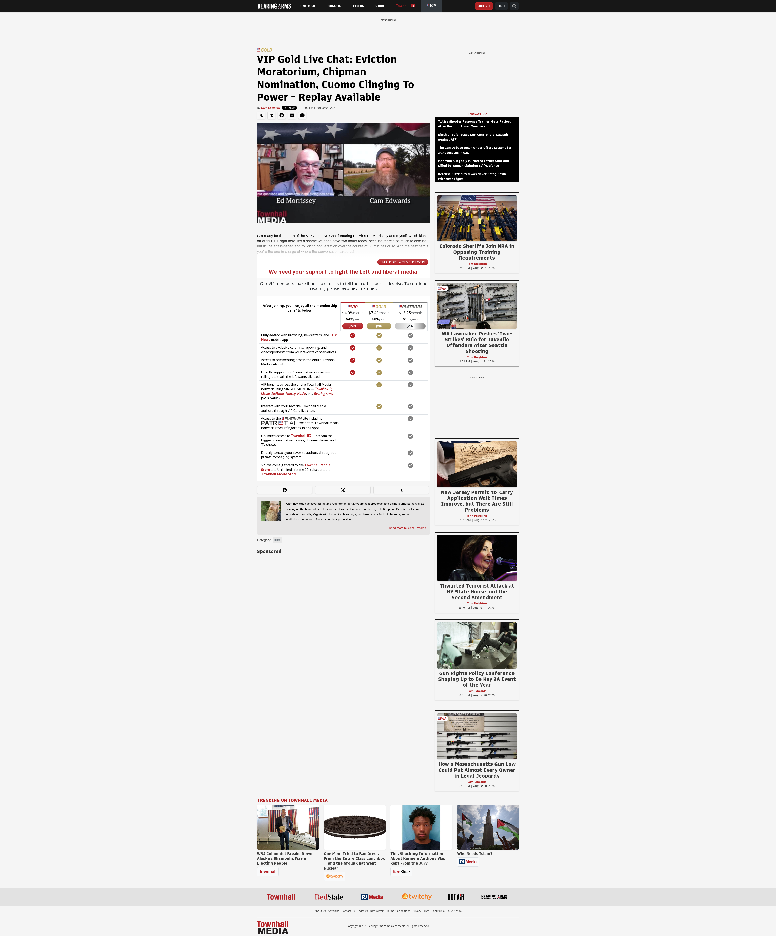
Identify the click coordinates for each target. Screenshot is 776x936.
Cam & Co (307, 6)
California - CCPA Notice (447, 911)
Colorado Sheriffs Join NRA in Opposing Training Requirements (477, 251)
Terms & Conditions (398, 911)
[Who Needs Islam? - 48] (488, 827)
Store (380, 6)
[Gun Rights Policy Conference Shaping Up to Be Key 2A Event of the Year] (477, 645)
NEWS (277, 540)
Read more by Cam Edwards (407, 528)
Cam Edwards (270, 107)
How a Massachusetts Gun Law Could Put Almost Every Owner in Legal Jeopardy (477, 769)
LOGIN (501, 6)
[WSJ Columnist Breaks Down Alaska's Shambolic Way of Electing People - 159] (288, 827)
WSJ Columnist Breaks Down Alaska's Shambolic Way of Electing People (284, 858)
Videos (358, 6)
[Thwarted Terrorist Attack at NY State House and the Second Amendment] (477, 557)
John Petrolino (477, 516)
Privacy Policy (420, 911)
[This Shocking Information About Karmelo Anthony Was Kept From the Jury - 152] (421, 827)
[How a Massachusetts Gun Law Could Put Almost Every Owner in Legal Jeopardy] (477, 736)
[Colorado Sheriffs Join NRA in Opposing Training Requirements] (477, 218)
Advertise (333, 911)
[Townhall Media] (272, 927)
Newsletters (377, 911)
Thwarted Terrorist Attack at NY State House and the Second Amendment (477, 591)
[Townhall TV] (405, 6)
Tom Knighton (477, 264)
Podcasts (334, 6)
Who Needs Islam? (475, 854)
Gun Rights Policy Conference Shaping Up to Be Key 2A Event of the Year (477, 679)
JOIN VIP (484, 6)
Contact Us (348, 911)
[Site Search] (514, 6)
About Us (320, 911)
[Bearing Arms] (274, 6)
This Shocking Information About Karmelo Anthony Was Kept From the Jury (417, 858)
